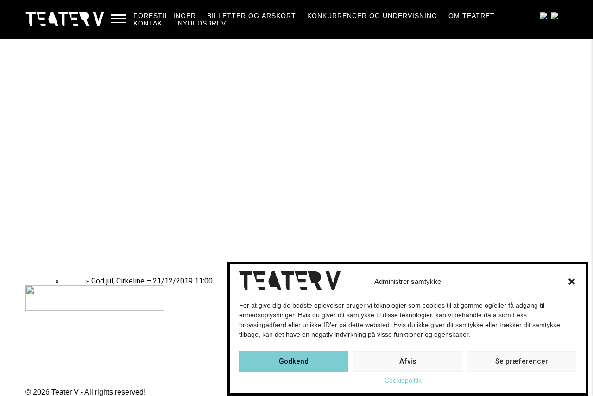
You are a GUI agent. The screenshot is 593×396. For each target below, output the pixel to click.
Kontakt (150, 23)
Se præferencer (521, 362)
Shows (72, 281)
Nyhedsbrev (202, 23)
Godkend (294, 362)
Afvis (407, 362)
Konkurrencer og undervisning (372, 15)
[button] (571, 281)
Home (42, 281)
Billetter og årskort (251, 15)
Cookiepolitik (403, 380)
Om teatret (471, 15)
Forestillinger (164, 15)
